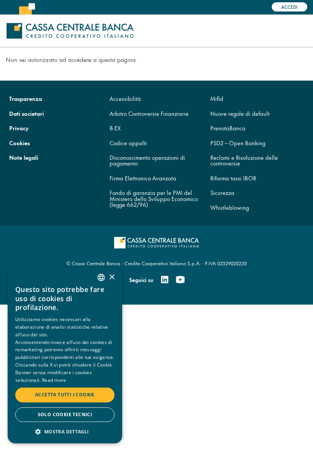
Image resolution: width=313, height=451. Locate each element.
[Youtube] (180, 280)
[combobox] (101, 277)
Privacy (19, 127)
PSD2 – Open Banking (237, 142)
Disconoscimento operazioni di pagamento (147, 160)
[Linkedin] (164, 280)
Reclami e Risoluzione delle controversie (244, 160)
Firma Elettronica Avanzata (143, 178)
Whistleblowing (229, 207)
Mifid (216, 98)
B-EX (115, 127)
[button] (65, 431)
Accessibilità (125, 98)
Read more (54, 380)
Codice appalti (128, 142)
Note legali (23, 157)
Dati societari (26, 113)
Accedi (289, 6)
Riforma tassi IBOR (233, 178)
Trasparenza (25, 98)
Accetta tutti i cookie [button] (65, 394)
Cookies (19, 142)
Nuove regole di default (239, 113)
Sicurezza (222, 192)
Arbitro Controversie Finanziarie (149, 113)
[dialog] (65, 355)
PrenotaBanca (227, 127)
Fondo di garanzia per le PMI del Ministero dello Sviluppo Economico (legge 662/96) (154, 198)
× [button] (112, 277)
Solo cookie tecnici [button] (65, 414)
